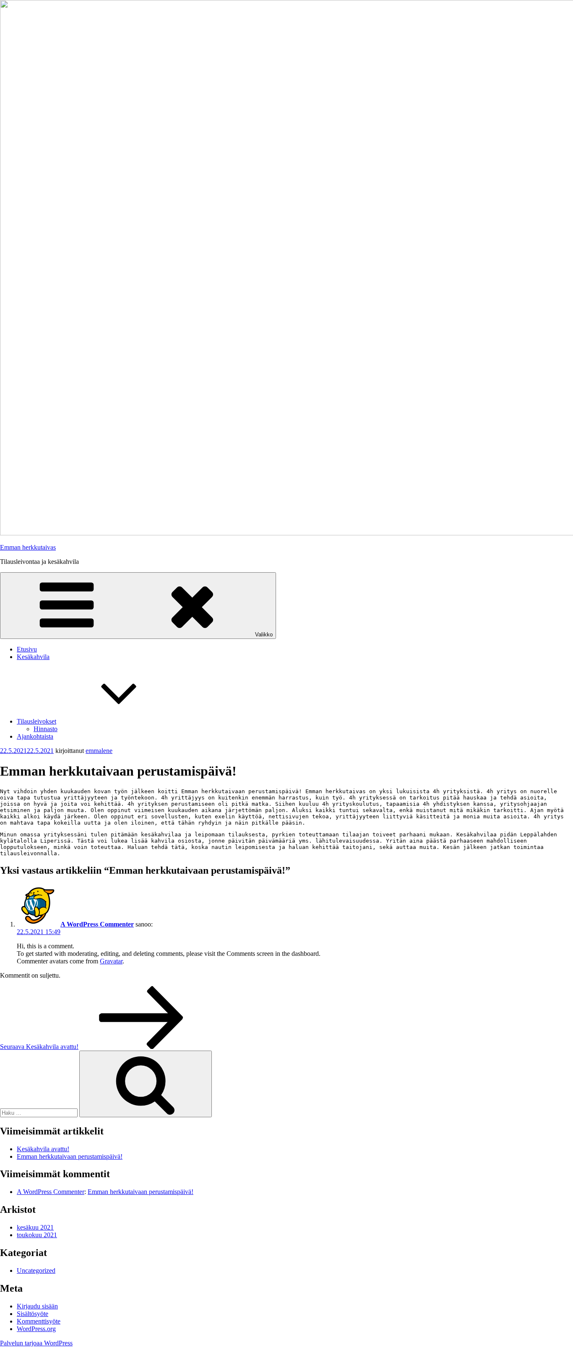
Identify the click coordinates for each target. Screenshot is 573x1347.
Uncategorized (36, 1270)
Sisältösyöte (32, 1313)
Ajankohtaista (35, 736)
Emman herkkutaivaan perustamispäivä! (69, 1156)
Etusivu (27, 649)
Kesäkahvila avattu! (43, 1148)
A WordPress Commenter (97, 924)
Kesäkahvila (33, 656)
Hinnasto (45, 728)
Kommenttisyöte (38, 1321)
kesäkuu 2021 (35, 1227)
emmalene (99, 750)
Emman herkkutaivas (28, 547)
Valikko (264, 634)
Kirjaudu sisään (37, 1306)
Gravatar (111, 961)
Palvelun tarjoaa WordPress (36, 1343)
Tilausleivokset (36, 721)
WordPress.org (36, 1328)
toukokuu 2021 (37, 1234)
